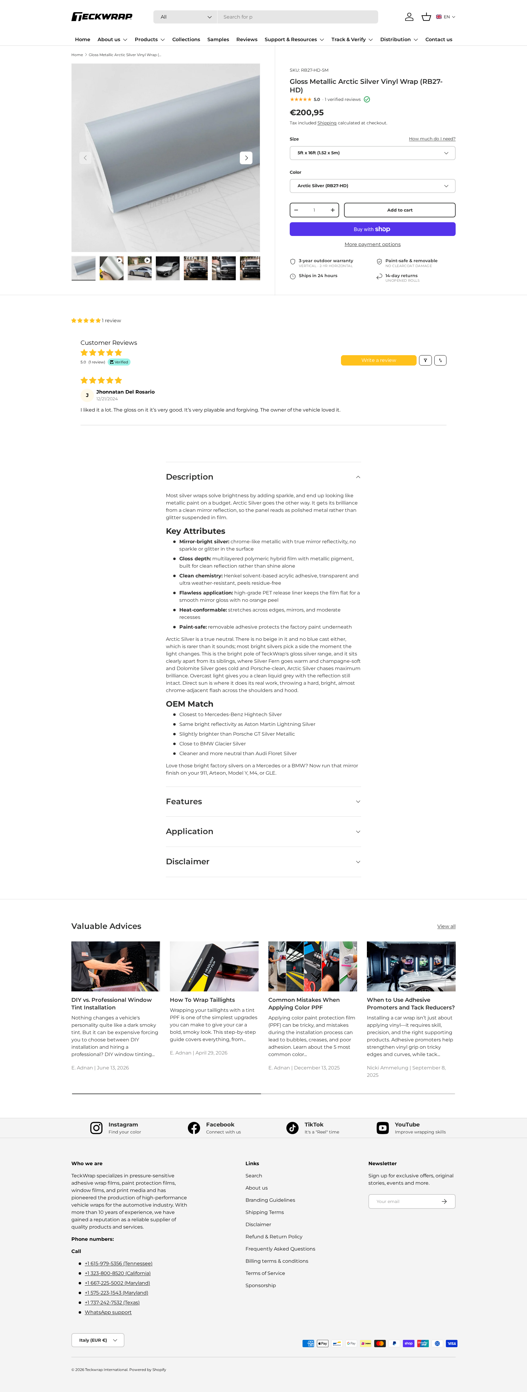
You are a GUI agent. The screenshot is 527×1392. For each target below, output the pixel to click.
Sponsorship (261, 1285)
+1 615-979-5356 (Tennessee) (118, 1263)
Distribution (395, 39)
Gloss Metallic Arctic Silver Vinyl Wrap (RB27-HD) (125, 54)
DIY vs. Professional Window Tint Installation (111, 1004)
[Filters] (425, 360)
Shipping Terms (265, 1212)
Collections (186, 39)
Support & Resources (291, 39)
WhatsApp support (108, 1312)
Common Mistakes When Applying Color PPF (304, 1004)
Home (82, 39)
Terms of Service (265, 1273)
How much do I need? (432, 138)
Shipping (327, 123)
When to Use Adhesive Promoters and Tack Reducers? (411, 1004)
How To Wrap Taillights (202, 1000)
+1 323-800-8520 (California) (118, 1273)
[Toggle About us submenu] (125, 39)
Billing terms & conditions (277, 1261)
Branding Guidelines (270, 1200)
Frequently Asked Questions (280, 1249)
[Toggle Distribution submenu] (415, 39)
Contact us (438, 39)
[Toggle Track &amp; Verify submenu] (370, 39)
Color (295, 172)
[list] (166, 158)
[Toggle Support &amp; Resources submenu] (321, 39)
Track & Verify (349, 39)
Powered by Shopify (147, 1369)
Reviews (246, 39)
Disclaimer (258, 1224)
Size (294, 139)
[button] (446, 17)
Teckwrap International (106, 1369)
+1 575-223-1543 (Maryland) (116, 1293)
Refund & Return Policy (274, 1237)
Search (254, 1176)
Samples (218, 39)
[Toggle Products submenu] (162, 39)
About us (109, 39)
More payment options (373, 244)
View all (446, 926)
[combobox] (265, 16)
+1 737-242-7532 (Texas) (112, 1302)
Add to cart (400, 210)
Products (146, 39)
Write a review (378, 360)
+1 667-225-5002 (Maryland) (117, 1283)
